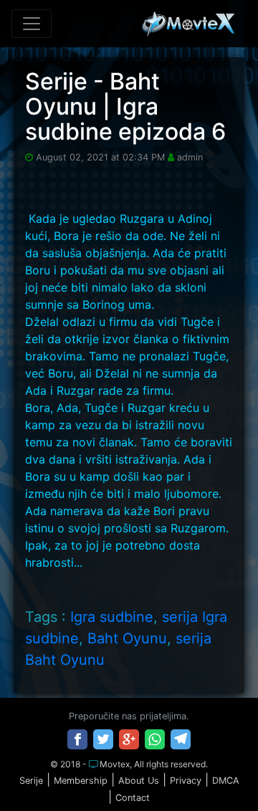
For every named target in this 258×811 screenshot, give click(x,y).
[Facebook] (77, 739)
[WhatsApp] (155, 739)
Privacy (185, 780)
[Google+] (129, 739)
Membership (81, 780)
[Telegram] (181, 739)
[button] (217, 771)
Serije (31, 780)
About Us (138, 780)
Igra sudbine (111, 616)
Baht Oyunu (127, 638)
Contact (132, 797)
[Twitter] (103, 739)
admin (190, 157)
